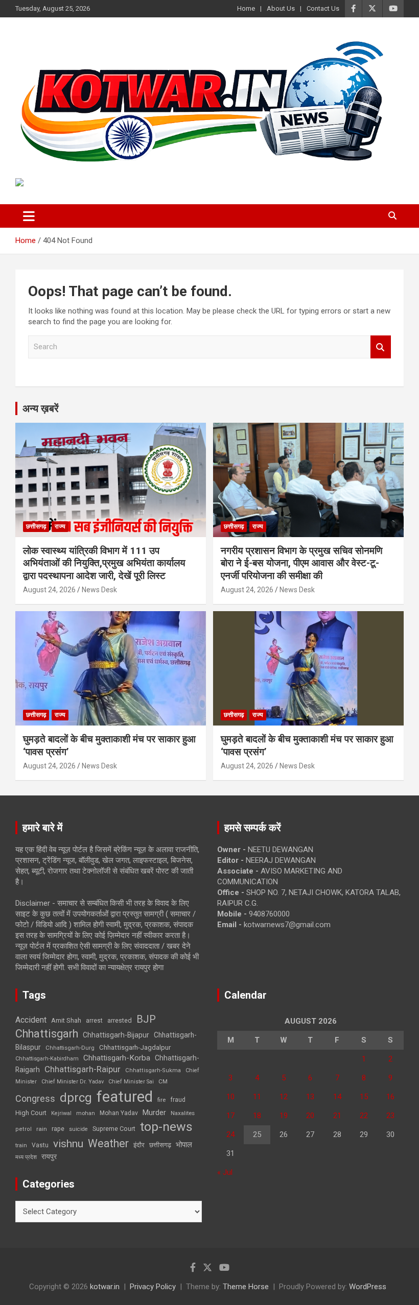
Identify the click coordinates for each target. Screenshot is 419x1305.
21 (337, 1115)
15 (364, 1096)
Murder (154, 1112)
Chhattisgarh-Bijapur (116, 1035)
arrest (94, 1020)
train (21, 1145)
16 (390, 1096)
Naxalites (183, 1113)
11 (257, 1096)
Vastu (40, 1145)
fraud (177, 1099)
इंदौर (139, 1145)
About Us (281, 8)
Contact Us (323, 8)
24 (230, 1134)
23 (390, 1115)
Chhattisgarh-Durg (70, 1047)
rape (58, 1128)
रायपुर (49, 1156)
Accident (30, 1020)
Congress (35, 1098)
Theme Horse (246, 1286)
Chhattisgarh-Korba (116, 1057)
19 (284, 1115)
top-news (166, 1126)
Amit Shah (66, 1020)
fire (161, 1099)
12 (284, 1096)
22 (364, 1115)
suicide (78, 1129)
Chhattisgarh (46, 1033)
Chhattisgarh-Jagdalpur (135, 1047)
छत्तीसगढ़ (160, 1145)
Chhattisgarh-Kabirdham (47, 1058)
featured (125, 1096)
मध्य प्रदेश (26, 1157)
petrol (23, 1129)
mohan (85, 1113)
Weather (108, 1143)
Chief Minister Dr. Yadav (72, 1081)
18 (257, 1115)
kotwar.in (105, 1286)
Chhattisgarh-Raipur (82, 1069)
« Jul (224, 1172)
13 (310, 1096)
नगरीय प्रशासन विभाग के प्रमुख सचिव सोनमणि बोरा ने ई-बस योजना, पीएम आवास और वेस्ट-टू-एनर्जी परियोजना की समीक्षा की (302, 563)
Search (380, 346)
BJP (146, 1019)
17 (230, 1115)
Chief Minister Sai (131, 1081)
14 (337, 1096)
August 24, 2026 (49, 590)
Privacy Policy (153, 1286)
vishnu (68, 1144)
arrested (119, 1020)
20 (310, 1115)
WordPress (367, 1286)
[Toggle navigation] (28, 216)
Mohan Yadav (119, 1113)
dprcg (76, 1098)
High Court (30, 1113)
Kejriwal (61, 1113)
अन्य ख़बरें (40, 408)
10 (230, 1096)
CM (163, 1081)
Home (246, 8)
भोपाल (184, 1144)
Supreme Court (113, 1128)
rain (41, 1128)
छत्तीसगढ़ (36, 526)
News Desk (99, 590)
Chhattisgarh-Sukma (153, 1070)
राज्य (60, 526)
